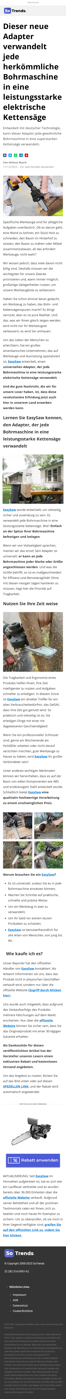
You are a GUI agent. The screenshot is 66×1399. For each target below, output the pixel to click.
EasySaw (48, 874)
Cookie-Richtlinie (23, 1311)
